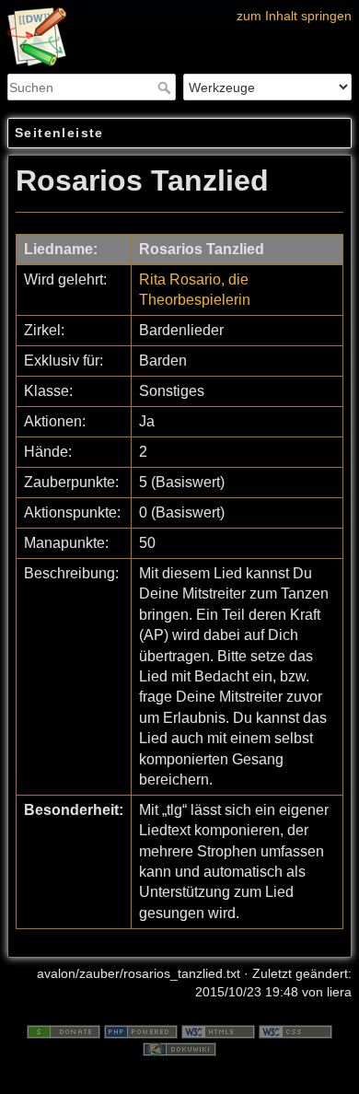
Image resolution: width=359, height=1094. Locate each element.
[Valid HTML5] (218, 1030)
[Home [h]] (179, 12)
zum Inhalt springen (294, 15)
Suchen (166, 87)
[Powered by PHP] (141, 1030)
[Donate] (63, 1030)
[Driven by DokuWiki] (179, 1049)
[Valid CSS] (295, 1030)
